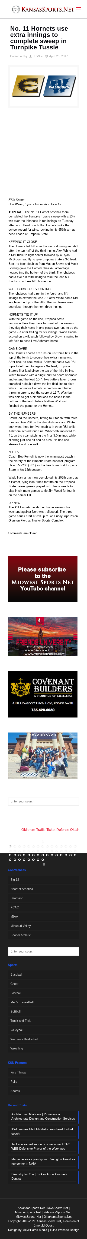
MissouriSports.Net (28, 1212)
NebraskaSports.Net (57, 1212)
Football (15, 993)
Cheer (14, 984)
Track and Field (20, 1020)
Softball (15, 1011)
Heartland (16, 898)
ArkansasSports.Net (31, 1208)
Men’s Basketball (22, 1002)
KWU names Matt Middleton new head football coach (42, 1131)
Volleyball (16, 1030)
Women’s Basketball (24, 1039)
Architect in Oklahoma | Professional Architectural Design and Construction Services (43, 1116)
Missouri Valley (20, 926)
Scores (15, 1091)
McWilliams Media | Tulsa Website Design (51, 1230)
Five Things (18, 1072)
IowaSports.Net (57, 1208)
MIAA (14, 916)
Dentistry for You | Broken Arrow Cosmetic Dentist (39, 1176)
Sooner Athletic (20, 935)
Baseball (16, 974)
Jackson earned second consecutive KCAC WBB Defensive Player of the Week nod (40, 1146)
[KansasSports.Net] (43, 9)
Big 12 (14, 879)
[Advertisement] (43, 155)
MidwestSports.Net (28, 1216)
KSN (37, 56)
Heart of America (21, 889)
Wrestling (16, 1048)
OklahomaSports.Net (58, 1216)
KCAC (14, 907)
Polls (13, 1081)
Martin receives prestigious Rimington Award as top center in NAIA (43, 1161)
